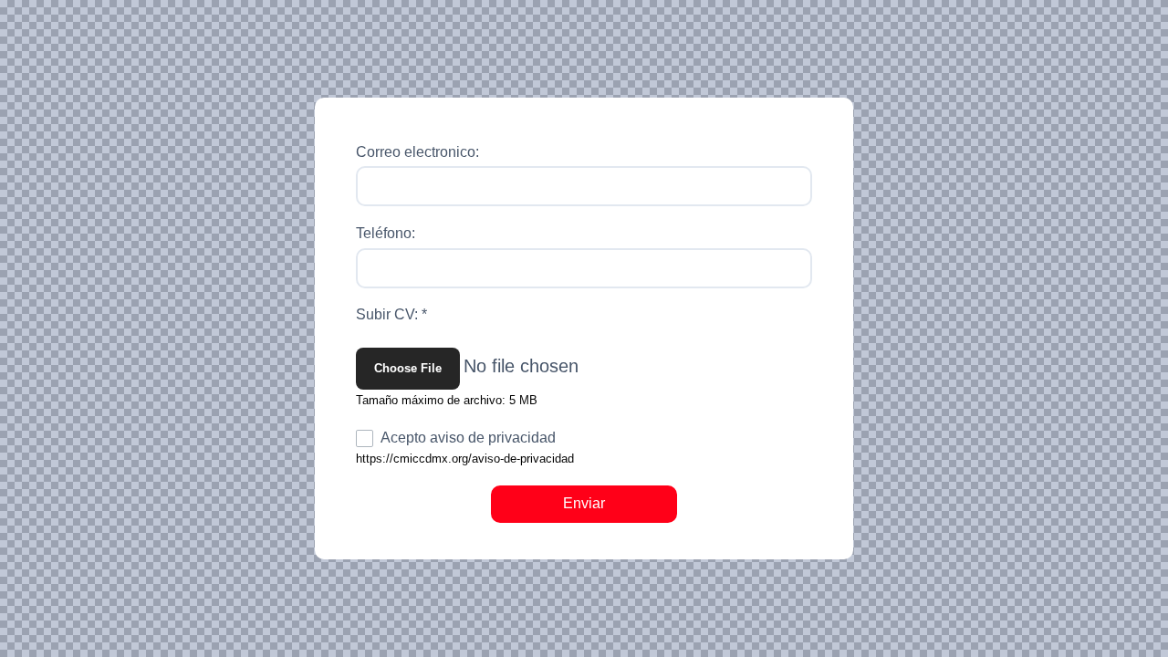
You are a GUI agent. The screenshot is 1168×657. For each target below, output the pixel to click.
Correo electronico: (417, 152)
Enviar (584, 503)
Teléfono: (385, 233)
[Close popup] (829, 121)
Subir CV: (391, 315)
